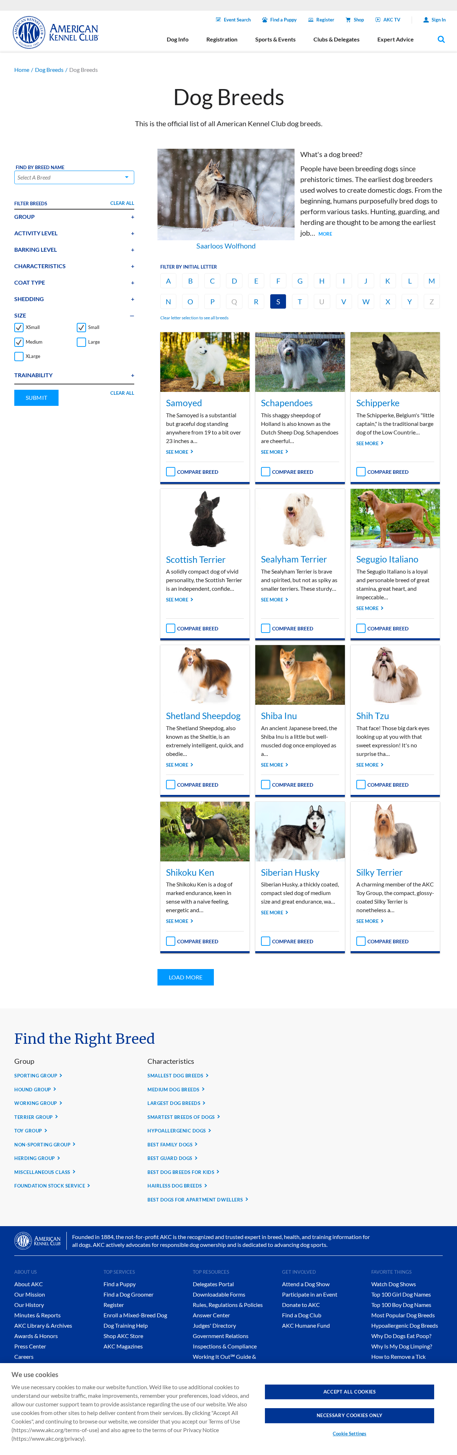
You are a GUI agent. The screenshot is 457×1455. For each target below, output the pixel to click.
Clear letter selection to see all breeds (194, 317)
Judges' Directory (214, 1325)
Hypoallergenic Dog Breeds (404, 1325)
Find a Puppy (283, 20)
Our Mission (29, 1294)
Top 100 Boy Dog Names (401, 1304)
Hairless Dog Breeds (174, 1186)
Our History (29, 1304)
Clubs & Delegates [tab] (336, 39)
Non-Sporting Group (42, 1144)
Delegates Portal (213, 1284)
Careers (24, 1356)
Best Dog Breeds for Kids (180, 1172)
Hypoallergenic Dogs (176, 1131)
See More (177, 452)
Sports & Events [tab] (275, 39)
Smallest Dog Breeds (175, 1075)
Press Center (30, 1346)
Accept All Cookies (349, 1392)
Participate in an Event (309, 1294)
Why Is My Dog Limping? (401, 1346)
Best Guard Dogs (169, 1158)
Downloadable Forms (219, 1294)
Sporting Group (35, 1075)
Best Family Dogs (169, 1144)
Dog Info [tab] (178, 39)
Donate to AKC (301, 1304)
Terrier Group (33, 1117)
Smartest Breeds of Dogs (181, 1117)
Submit (36, 397)
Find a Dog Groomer (129, 1294)
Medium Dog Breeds (173, 1089)
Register (325, 20)
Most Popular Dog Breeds (403, 1315)
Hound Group (32, 1089)
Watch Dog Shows (393, 1284)
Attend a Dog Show (306, 1284)
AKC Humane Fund (306, 1325)
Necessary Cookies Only (350, 1415)
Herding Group (34, 1158)
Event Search (237, 20)
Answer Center (211, 1315)
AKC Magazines (123, 1346)
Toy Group (28, 1131)
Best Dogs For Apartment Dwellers (195, 1200)
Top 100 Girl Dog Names (401, 1294)
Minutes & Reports (37, 1315)
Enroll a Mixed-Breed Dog (135, 1315)
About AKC (28, 1284)
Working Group (35, 1103)
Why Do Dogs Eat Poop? (401, 1335)
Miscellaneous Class (42, 1172)
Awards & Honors (36, 1335)
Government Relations (220, 1335)
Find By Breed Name (40, 167)
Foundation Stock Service (49, 1186)
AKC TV (391, 20)
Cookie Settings (349, 1433)
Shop (359, 20)
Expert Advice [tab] (395, 39)
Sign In (439, 20)
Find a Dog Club (301, 1315)
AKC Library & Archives (43, 1325)
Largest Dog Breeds (173, 1103)
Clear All (122, 203)
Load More (185, 977)
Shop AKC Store (123, 1335)
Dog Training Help (126, 1325)
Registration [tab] (221, 39)
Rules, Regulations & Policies (228, 1304)
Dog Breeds (49, 69)
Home (21, 69)
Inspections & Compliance (225, 1346)
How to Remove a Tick (398, 1356)
